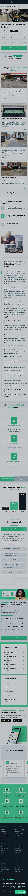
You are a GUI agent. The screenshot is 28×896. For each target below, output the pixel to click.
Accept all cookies (19, 892)
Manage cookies (8, 891)
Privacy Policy (17, 887)
